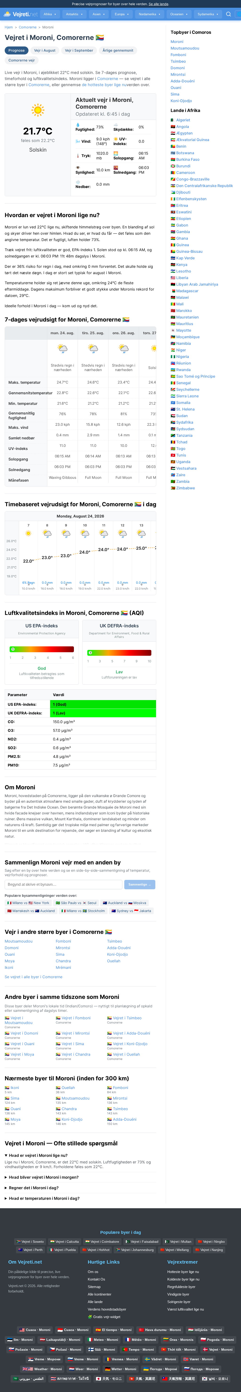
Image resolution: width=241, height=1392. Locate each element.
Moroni (177, 41)
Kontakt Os (96, 1279)
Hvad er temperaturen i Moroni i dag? (44, 1198)
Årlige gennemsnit (118, 50)
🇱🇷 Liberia (179, 277)
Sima (60, 954)
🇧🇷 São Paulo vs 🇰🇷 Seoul (76, 903)
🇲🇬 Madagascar (184, 290)
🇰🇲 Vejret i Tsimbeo (124, 1020)
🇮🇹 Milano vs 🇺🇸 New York (28, 903)
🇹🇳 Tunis (178, 455)
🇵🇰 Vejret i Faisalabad (142, 1241)
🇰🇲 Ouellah (65, 1089)
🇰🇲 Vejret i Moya (19, 1056)
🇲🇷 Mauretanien (185, 317)
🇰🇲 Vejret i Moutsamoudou (18, 1022)
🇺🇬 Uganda (180, 461)
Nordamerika (150, 14)
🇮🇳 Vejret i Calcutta (64, 1241)
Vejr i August (45, 50)
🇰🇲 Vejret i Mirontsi (73, 1035)
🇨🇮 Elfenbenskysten (189, 198)
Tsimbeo (114, 941)
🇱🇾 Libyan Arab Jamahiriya (194, 284)
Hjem (9, 27)
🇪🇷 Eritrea (179, 205)
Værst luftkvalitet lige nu (185, 1309)
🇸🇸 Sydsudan (182, 428)
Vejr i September (79, 50)
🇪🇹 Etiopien (181, 218)
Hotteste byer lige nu (183, 1272)
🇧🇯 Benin (178, 146)
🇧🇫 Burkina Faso (185, 159)
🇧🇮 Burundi (180, 166)
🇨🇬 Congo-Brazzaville (190, 179)
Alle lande (95, 1302)
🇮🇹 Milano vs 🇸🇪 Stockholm (83, 911)
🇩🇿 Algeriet (180, 120)
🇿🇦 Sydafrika (182, 422)
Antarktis (74, 14)
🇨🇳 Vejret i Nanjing (209, 1250)
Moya (10, 961)
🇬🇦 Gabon (179, 225)
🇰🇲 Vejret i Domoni (21, 1035)
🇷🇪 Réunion (181, 363)
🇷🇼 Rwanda (181, 369)
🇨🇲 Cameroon (183, 172)
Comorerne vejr (21, 60)
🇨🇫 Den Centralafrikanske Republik (202, 185)
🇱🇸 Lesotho (181, 271)
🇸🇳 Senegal (181, 382)
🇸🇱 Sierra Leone (185, 396)
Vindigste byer (178, 1294)
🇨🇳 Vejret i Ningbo (211, 1241)
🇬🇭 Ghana (179, 238)
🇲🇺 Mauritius (182, 323)
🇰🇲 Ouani (13, 1110)
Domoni (12, 947)
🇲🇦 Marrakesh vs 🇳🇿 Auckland (31, 911)
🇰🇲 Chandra (66, 1110)
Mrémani (63, 967)
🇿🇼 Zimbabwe (183, 488)
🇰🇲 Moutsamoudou (72, 1100)
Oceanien (179, 14)
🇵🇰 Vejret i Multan (178, 1241)
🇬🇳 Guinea (180, 244)
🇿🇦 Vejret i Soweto (30, 1241)
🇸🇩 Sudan (179, 415)
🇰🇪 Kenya (179, 264)
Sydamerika (208, 14)
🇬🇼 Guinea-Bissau (187, 251)
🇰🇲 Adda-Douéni (122, 1121)
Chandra (63, 961)
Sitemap (94, 1287)
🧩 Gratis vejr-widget (104, 1317)
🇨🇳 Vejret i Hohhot (95, 1250)
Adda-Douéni (119, 947)
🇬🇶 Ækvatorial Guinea (190, 139)
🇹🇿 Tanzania (182, 435)
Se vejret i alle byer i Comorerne (33, 976)
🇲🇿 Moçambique (185, 336)
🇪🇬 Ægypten (182, 133)
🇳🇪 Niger (178, 350)
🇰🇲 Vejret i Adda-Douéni (128, 1035)
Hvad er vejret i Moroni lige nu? (38, 1155)
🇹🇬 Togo (178, 448)
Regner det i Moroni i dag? (34, 1187)
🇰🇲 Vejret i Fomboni (73, 1020)
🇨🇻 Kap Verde (183, 258)
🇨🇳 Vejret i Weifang (174, 1250)
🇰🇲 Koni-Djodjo (69, 1121)
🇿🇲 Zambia (180, 481)
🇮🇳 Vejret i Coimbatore (102, 1241)
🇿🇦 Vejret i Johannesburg (135, 1250)
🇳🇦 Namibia (181, 343)
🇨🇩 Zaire (178, 474)
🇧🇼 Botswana (182, 152)
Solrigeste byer (178, 1302)
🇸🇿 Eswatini (181, 212)
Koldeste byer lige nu (183, 1279)
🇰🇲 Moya (12, 1121)
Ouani (10, 954)
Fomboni (63, 941)
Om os (93, 1272)
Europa (122, 14)
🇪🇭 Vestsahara (184, 468)
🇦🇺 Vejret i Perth (30, 1250)
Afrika (50, 14)
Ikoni (9, 967)
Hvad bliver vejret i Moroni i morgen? (44, 1177)
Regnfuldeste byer (181, 1287)
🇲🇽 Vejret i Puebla (62, 1250)
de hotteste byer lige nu (104, 84)
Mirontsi (63, 947)
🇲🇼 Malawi (180, 297)
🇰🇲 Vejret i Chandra (73, 1056)
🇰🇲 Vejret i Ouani (19, 1045)
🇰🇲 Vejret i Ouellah (123, 1056)
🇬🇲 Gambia (180, 231)
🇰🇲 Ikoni (12, 1089)
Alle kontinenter (99, 1294)
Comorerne (27, 27)
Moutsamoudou (18, 941)
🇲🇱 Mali (177, 304)
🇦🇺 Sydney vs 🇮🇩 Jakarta (131, 911)
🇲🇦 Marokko (181, 310)
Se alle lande (158, 4)
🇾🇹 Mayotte (181, 330)
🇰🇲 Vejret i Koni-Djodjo (127, 1045)
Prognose (16, 50)
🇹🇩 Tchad (179, 442)
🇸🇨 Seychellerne (185, 389)
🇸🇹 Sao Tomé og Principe (193, 376)
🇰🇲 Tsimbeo (117, 1110)
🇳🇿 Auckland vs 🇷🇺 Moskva (124, 903)
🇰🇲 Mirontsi (117, 1100)
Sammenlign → (140, 884)
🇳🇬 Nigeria (180, 356)
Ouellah (113, 961)
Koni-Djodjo (117, 954)
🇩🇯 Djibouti (180, 192)
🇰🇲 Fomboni (117, 1089)
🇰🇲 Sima (12, 1100)
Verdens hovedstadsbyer (107, 1309)
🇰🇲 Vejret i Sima (70, 1045)
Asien (99, 14)
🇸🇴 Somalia (180, 402)
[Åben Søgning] (228, 14)
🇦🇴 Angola (180, 126)
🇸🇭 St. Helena (183, 409)
